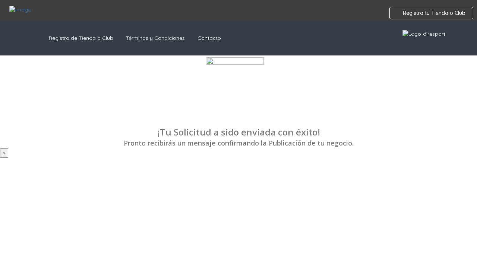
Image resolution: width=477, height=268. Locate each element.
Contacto (209, 38)
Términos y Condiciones (155, 38)
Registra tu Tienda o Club (433, 13)
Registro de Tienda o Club (81, 38)
